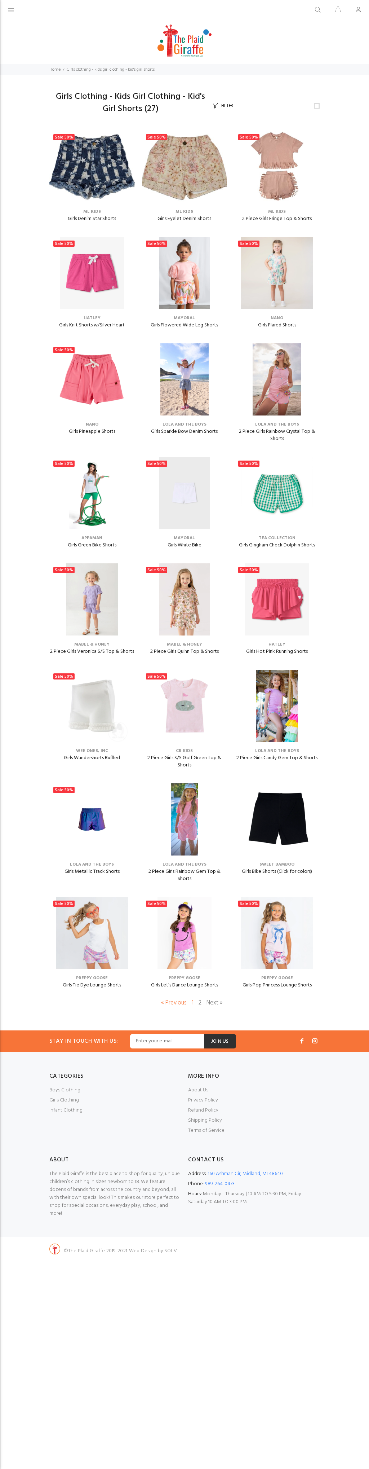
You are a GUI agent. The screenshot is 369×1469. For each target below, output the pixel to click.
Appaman (91, 538)
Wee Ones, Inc (92, 751)
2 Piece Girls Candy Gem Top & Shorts (276, 758)
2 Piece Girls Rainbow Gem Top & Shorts (184, 875)
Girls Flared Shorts (277, 325)
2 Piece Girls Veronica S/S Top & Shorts (92, 651)
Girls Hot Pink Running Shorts (277, 651)
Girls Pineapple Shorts (92, 431)
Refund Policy (203, 1110)
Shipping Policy (205, 1120)
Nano (277, 318)
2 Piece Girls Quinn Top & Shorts (184, 651)
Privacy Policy (203, 1100)
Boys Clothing (64, 1090)
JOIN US (220, 1041)
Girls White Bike (184, 545)
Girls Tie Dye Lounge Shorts (92, 985)
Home (55, 69)
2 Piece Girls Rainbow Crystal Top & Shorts (277, 435)
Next (214, 1003)
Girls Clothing (64, 1100)
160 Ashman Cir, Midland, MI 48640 (245, 1174)
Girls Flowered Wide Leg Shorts (184, 325)
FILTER (227, 106)
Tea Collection (277, 538)
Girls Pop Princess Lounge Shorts (277, 985)
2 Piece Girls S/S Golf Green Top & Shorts (184, 761)
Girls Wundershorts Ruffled (92, 758)
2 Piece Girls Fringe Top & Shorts (277, 219)
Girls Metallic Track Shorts (92, 871)
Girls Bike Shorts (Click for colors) (277, 871)
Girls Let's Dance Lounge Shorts (184, 985)
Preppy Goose (92, 978)
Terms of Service (206, 1130)
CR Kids (184, 751)
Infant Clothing (66, 1110)
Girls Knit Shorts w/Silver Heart (92, 325)
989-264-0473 (220, 1184)
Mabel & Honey (92, 644)
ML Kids (92, 211)
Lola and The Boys (184, 424)
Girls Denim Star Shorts (92, 219)
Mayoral (184, 318)
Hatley (92, 318)
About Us (198, 1090)
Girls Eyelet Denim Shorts (184, 219)
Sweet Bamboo (276, 864)
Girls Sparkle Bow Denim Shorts (184, 431)
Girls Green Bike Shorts (92, 545)
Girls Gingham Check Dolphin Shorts (277, 545)
